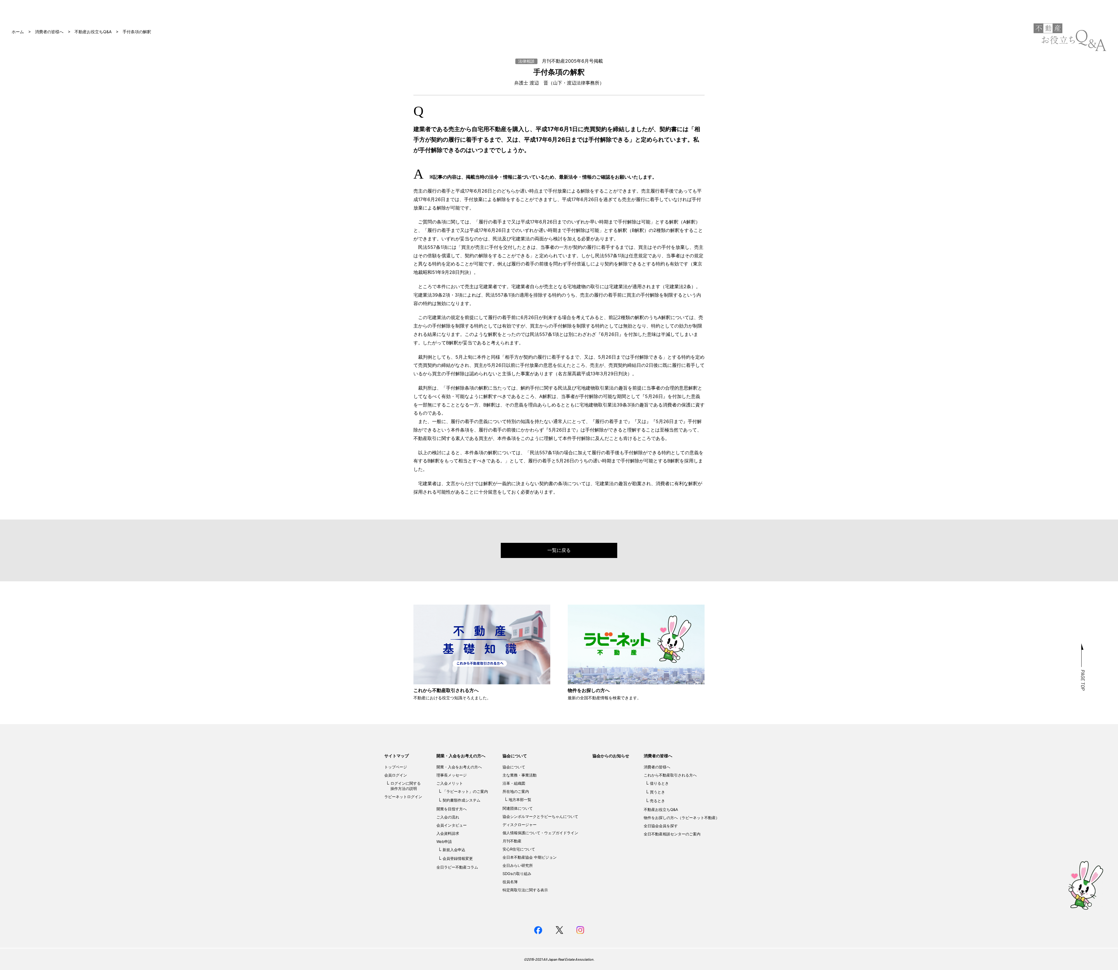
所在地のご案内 (516, 791)
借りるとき (659, 783)
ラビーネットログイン (403, 796)
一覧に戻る (559, 550)
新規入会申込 (454, 849)
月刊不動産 (512, 841)
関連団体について (518, 808)
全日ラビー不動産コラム (457, 867)
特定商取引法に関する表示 (525, 890)
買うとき (657, 792)
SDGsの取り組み (517, 873)
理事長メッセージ (451, 775)
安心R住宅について (519, 849)
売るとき (657, 800)
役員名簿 (510, 881)
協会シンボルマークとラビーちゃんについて (540, 816)
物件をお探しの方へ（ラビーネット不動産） (681, 817)
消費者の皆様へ (49, 31)
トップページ (395, 767)
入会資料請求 (447, 833)
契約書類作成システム (461, 800)
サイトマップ (396, 755)
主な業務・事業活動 (520, 775)
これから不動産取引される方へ (670, 775)
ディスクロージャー (520, 824)
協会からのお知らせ (610, 755)
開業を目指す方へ (451, 809)
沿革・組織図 (514, 783)
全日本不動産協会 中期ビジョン (530, 857)
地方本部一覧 (520, 799)
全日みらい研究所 (518, 865)
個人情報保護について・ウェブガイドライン (540, 832)
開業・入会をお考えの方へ (460, 755)
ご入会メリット (449, 783)
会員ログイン (395, 775)
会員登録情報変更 (458, 858)
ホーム (18, 31)
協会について (515, 755)
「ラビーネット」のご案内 (465, 791)
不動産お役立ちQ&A (93, 31)
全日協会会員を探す (661, 825)
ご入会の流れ (447, 817)
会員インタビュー (451, 825)
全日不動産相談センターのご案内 (672, 834)
